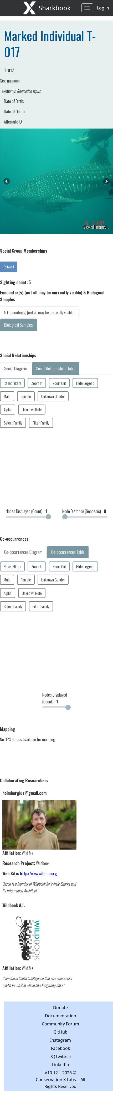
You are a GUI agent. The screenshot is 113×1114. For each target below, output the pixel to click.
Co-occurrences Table (68, 552)
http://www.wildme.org (38, 873)
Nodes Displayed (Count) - (26, 511)
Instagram (60, 1040)
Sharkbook (55, 7)
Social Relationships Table (55, 368)
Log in (103, 8)
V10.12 (51, 1073)
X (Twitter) (60, 1056)
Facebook (60, 1048)
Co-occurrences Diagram (23, 552)
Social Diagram (15, 368)
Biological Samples (18, 325)
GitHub (60, 1032)
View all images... (96, 227)
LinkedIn (60, 1064)
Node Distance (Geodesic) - (84, 511)
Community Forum (60, 1024)
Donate (60, 1007)
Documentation (60, 1016)
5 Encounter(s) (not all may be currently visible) (39, 312)
